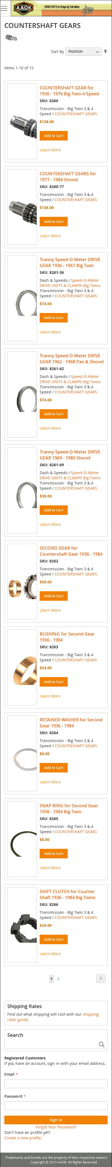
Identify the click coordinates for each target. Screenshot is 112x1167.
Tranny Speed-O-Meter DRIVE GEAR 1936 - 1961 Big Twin (70, 262)
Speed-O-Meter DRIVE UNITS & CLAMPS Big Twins (70, 283)
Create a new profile (22, 1137)
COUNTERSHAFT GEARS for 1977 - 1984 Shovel (68, 177)
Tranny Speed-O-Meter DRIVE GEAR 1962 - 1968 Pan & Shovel (72, 359)
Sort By (57, 51)
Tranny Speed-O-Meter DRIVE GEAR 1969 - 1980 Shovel (70, 455)
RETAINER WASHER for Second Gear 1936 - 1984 (71, 723)
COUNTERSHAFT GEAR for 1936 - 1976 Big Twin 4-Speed (69, 91)
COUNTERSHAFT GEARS (76, 113)
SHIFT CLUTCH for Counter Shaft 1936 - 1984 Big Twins (67, 894)
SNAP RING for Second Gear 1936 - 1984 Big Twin (69, 809)
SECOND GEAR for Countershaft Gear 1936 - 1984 (71, 551)
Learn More (50, 149)
